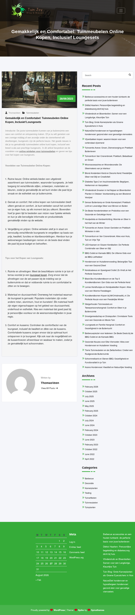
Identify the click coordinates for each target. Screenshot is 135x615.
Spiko (81, 610)
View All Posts (48, 388)
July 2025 (89, 396)
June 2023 (89, 439)
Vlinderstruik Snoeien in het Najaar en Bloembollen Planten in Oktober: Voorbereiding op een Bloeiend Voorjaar (108, 194)
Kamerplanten (91, 488)
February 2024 (91, 430)
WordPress (59, 610)
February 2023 (91, 444)
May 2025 (89, 406)
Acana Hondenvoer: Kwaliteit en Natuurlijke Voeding (108, 367)
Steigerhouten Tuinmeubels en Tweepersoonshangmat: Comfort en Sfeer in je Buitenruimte (105, 308)
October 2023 (91, 434)
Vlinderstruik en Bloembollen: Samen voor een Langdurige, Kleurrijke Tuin (117, 562)
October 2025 (91, 391)
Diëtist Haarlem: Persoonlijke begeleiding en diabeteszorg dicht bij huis (117, 550)
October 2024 (91, 415)
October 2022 (91, 449)
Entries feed (75, 546)
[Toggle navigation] (121, 10)
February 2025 (91, 410)
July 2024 (89, 420)
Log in (72, 541)
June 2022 (89, 454)
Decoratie (89, 483)
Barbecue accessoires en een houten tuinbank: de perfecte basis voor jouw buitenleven (117, 538)
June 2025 (89, 401)
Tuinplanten (90, 507)
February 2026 (91, 386)
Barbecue (89, 478)
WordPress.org (76, 557)
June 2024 (89, 425)
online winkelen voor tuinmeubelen (37, 151)
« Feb (38, 579)
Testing (88, 492)
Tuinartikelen (90, 497)
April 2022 (89, 458)
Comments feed (76, 552)
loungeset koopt (38, 275)
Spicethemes (97, 610)
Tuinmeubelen (32, 112)
